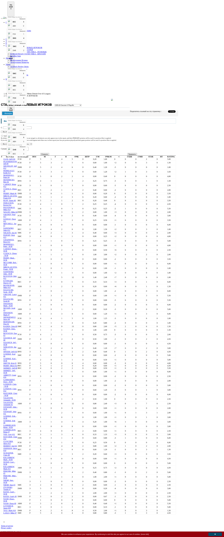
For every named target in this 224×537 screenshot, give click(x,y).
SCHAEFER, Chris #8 (8, 454)
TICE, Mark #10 (9, 511)
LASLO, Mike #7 (10, 513)
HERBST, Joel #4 (10, 446)
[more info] (145, 534)
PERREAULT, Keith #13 (9, 172)
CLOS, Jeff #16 (9, 159)
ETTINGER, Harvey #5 (8, 282)
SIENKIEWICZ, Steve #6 (9, 318)
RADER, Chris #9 (10, 326)
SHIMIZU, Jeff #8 (10, 368)
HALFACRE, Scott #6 (8, 300)
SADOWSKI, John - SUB (8, 273)
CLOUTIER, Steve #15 (8, 442)
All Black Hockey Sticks (19, 67)
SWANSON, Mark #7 (8, 314)
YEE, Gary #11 (9, 434)
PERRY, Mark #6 (9, 194)
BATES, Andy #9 (10, 496)
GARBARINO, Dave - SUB (9, 381)
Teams (8, 64)
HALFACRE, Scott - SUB (8, 291)
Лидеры (9, 58)
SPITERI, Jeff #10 (10, 352)
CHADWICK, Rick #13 (8, 241)
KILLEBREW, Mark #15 (9, 468)
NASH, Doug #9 (9, 504)
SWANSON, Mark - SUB (8, 305)
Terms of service (7, 526)
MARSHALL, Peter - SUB (8, 245)
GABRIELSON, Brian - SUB (9, 426)
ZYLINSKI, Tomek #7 (8, 488)
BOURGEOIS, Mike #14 (9, 286)
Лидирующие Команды (19, 62)
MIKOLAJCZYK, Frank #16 (10, 197)
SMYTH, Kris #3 (9, 363)
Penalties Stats (15, 56)
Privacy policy (6, 528)
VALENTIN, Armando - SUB (9, 399)
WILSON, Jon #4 (10, 233)
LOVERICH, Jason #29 (8, 507)
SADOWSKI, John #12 (8, 229)
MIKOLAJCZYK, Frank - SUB (10, 268)
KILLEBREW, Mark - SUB (9, 459)
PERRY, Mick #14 (10, 366)
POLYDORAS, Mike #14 (9, 209)
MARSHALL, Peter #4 (8, 176)
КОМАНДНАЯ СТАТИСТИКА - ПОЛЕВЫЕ (28, 52)
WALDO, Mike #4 (10, 212)
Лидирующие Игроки (19, 60)
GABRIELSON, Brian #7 (9, 431)
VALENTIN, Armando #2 (8, 404)
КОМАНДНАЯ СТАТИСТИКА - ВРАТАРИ (28, 54)
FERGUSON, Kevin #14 (8, 204)
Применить (132, 154)
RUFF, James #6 (9, 201)
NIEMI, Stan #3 (9, 485)
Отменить (44, 154)
